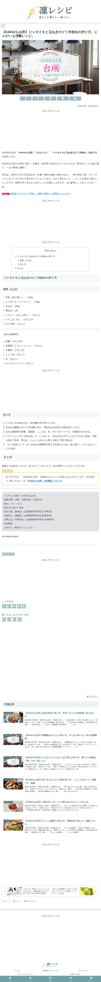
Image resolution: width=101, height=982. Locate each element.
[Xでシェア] (26, 98)
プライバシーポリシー (25, 974)
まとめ (20, 268)
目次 (47, 250)
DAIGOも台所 (9, 554)
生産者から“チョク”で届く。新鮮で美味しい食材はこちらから (40, 193)
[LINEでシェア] (63, 98)
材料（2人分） (26, 260)
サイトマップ (83, 971)
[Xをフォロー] (9, 619)
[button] (75, 98)
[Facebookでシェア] (38, 98)
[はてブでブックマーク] (50, 98)
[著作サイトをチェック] (4, 619)
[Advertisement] (50, 130)
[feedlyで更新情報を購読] (14, 619)
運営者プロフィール (50, 971)
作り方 (23, 264)
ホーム (17, 971)
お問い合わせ (75, 974)
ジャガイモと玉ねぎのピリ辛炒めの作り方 (36, 256)
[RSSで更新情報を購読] (19, 619)
